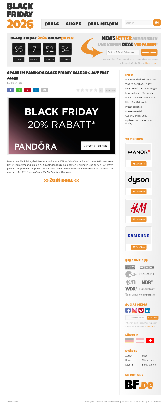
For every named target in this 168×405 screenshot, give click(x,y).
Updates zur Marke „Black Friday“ (139, 122)
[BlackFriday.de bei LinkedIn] (148, 311)
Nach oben (14, 401)
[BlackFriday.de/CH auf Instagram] (135, 311)
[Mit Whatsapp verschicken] (19, 90)
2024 (21, 83)
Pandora (12, 83)
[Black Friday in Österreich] (140, 342)
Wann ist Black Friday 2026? (140, 79)
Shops (73, 24)
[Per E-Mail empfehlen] (44, 90)
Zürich (128, 355)
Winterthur (148, 360)
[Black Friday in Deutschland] (130, 342)
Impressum (127, 401)
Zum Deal (61, 180)
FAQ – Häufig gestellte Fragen (141, 88)
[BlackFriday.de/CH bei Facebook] (128, 311)
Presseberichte (133, 106)
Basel (145, 355)
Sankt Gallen (149, 364)
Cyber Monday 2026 (136, 115)
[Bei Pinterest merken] (27, 90)
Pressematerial (133, 111)
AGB (150, 401)
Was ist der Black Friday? (138, 83)
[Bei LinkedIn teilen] (36, 90)
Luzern (129, 364)
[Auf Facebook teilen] (10, 90)
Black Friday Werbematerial (140, 97)
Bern (128, 360)
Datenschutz (151, 63)
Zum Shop (140, 163)
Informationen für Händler (140, 93)
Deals (52, 24)
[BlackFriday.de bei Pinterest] (141, 311)
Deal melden (103, 24)
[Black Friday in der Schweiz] (149, 342)
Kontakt (157, 401)
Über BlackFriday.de (136, 102)
